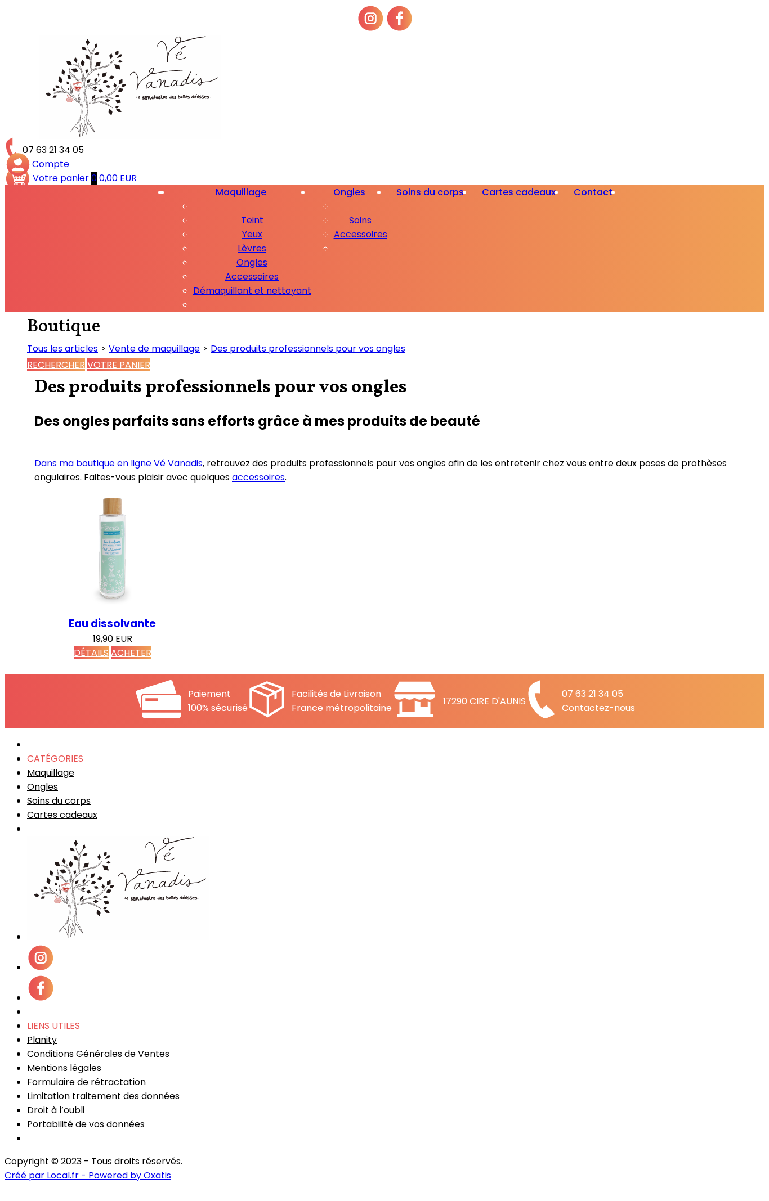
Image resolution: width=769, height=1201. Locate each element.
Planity (42, 1039)
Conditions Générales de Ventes (98, 1053)
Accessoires (252, 276)
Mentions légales (64, 1067)
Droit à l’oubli (55, 1110)
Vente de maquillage (154, 348)
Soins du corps (430, 192)
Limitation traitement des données (103, 1096)
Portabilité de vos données (86, 1124)
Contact (593, 192)
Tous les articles (62, 348)
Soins (360, 220)
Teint (252, 220)
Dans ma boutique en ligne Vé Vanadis (118, 463)
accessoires (258, 477)
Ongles (251, 262)
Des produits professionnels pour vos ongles (308, 348)
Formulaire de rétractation (86, 1082)
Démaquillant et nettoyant (252, 290)
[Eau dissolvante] (113, 608)
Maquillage (241, 192)
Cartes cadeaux (519, 192)
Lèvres (252, 248)
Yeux (252, 234)
